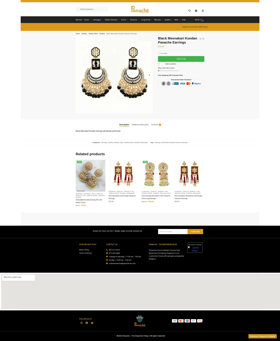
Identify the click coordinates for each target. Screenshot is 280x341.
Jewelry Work (93, 33)
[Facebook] (86, 323)
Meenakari (144, 142)
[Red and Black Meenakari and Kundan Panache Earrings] (189, 174)
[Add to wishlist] (102, 162)
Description (124, 125)
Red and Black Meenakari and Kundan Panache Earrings (188, 197)
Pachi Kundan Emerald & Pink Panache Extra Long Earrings (156, 197)
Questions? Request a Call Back (262, 336)
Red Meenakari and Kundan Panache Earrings (122, 197)
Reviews (154, 125)
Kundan (102, 33)
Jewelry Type (118, 142)
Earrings (104, 142)
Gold (93, 193)
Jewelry (84, 33)
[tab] (124, 122)
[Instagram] (81, 323)
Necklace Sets (165, 193)
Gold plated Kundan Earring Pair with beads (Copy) (89, 201)
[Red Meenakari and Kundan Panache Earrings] (123, 174)
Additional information (140, 125)
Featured (87, 193)
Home (78, 33)
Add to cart (181, 59)
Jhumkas (101, 195)
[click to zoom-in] (114, 75)
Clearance (146, 191)
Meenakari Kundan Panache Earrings (175, 142)
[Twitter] (92, 323)
